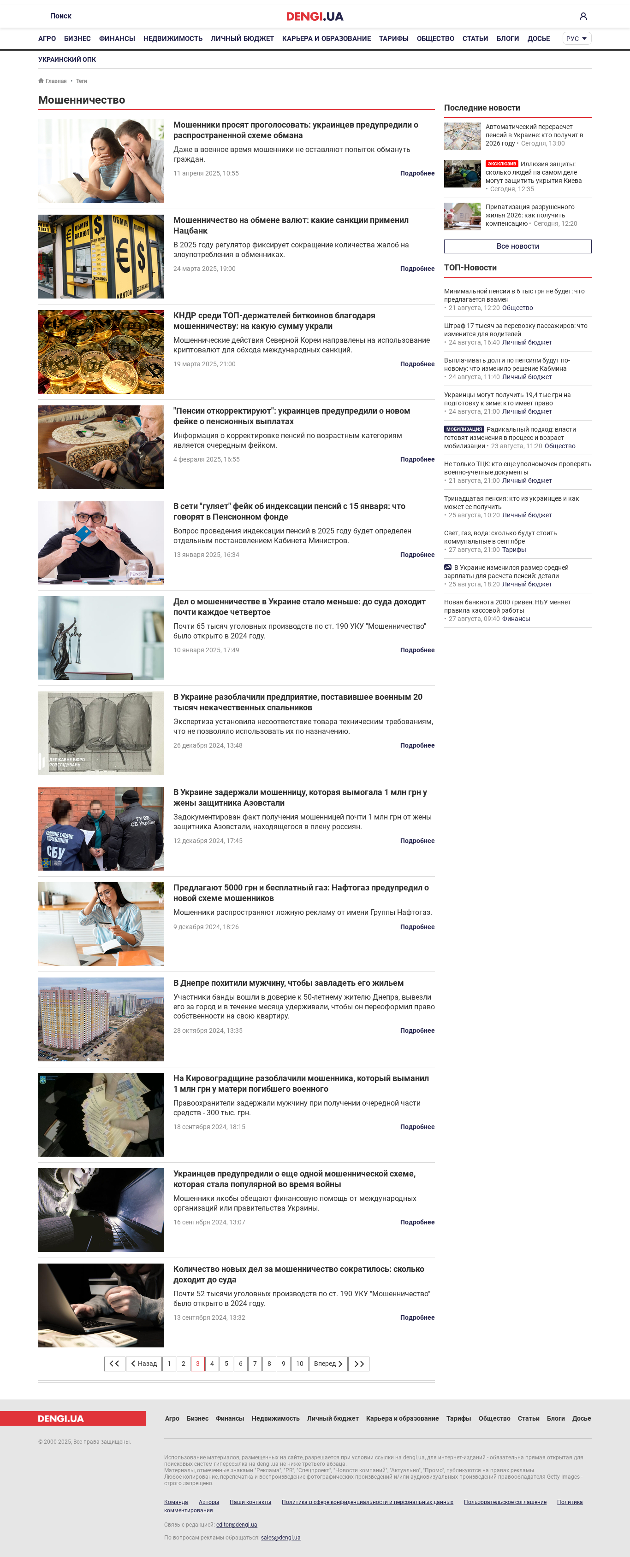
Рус (572, 38)
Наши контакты (250, 1502)
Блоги (508, 39)
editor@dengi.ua (236, 1525)
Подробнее (417, 173)
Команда (176, 1502)
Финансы (117, 39)
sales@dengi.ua (281, 1537)
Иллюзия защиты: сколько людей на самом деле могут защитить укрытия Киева (534, 172)
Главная (56, 81)
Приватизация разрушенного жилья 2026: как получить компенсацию (530, 215)
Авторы (209, 1502)
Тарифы (394, 39)
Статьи (475, 39)
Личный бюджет (242, 39)
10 (299, 1363)
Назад (147, 1363)
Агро (47, 39)
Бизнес (77, 39)
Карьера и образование (326, 39)
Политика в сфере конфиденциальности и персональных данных (367, 1502)
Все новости (518, 246)
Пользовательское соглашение (505, 1502)
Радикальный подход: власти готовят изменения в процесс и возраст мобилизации (510, 438)
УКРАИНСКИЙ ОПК (67, 59)
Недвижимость (172, 39)
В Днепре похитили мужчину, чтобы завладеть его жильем (288, 983)
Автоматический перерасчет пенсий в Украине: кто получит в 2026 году (534, 135)
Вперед (325, 1363)
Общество (435, 39)
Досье (539, 39)
